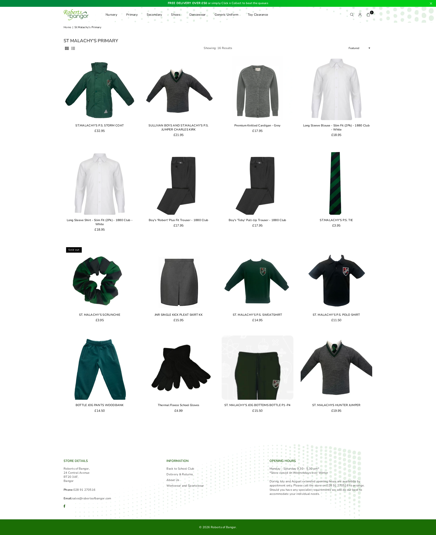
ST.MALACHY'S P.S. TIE (336, 220)
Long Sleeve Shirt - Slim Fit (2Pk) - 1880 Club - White (100, 222)
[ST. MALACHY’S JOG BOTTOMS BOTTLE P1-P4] (257, 367)
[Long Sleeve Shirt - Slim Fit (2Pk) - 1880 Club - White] (100, 182)
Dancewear (197, 14)
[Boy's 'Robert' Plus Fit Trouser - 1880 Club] (179, 182)
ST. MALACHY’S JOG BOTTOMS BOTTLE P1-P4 (257, 405)
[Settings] (360, 15)
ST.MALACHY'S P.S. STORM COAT (99, 125)
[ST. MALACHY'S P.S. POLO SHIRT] (336, 277)
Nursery (111, 14)
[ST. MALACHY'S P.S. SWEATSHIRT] (257, 277)
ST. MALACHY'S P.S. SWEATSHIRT (257, 315)
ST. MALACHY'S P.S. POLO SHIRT (336, 315)
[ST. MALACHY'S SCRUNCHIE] (100, 277)
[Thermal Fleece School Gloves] (179, 367)
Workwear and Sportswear (185, 486)
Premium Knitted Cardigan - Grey (257, 125)
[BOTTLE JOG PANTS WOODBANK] (100, 367)
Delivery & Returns (179, 474)
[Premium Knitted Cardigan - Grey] (257, 88)
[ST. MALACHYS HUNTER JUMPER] (336, 367)
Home (67, 27)
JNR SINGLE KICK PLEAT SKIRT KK (179, 315)
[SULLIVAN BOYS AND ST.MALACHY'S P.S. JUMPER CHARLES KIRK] (179, 88)
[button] (368, 15)
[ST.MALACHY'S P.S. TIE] (336, 182)
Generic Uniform (226, 14)
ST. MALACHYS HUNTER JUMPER (336, 405)
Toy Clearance (258, 14)
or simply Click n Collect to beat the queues (218, 3)
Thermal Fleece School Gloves (178, 405)
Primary (132, 14)
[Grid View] (67, 48)
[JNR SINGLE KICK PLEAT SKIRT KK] (179, 277)
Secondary (154, 14)
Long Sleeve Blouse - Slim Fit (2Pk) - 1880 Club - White (336, 127)
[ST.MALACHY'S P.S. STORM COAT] (100, 88)
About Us (172, 480)
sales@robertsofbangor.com (91, 498)
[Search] (352, 15)
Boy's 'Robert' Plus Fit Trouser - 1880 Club (178, 220)
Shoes (175, 14)
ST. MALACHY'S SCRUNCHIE (99, 315)
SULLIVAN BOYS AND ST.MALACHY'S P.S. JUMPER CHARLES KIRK (178, 127)
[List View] (73, 48)
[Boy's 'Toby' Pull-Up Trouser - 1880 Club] (257, 182)
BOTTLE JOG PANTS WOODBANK (100, 405)
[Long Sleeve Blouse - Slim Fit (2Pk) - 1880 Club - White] (336, 88)
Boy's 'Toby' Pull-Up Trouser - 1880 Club (257, 220)
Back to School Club (180, 469)
